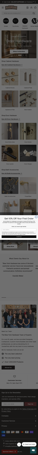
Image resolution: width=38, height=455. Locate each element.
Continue (19, 236)
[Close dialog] (36, 217)
